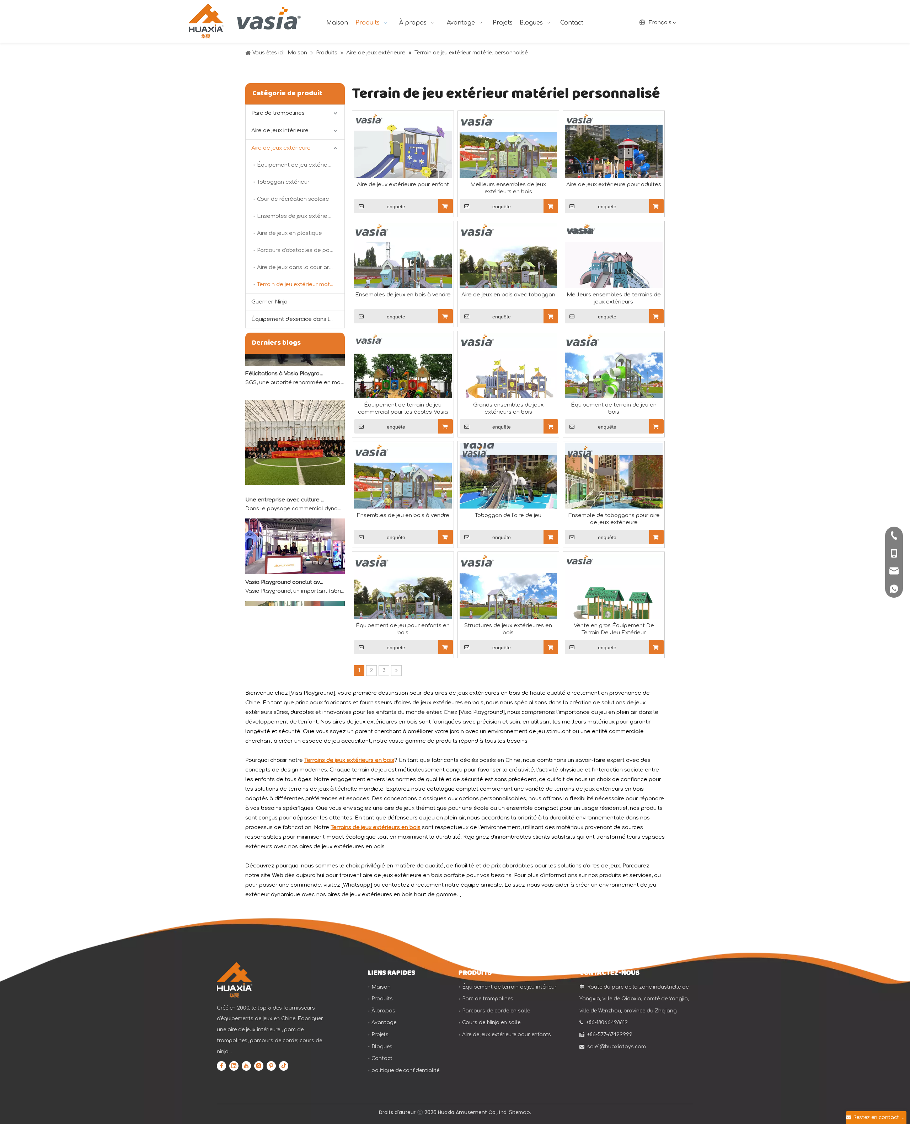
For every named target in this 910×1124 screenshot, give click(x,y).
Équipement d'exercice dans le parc (297, 319)
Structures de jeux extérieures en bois (508, 629)
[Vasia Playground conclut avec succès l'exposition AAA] (295, 561)
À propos (383, 1010)
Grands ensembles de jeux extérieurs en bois (508, 408)
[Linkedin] (234, 1066)
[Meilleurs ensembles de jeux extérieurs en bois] (508, 161)
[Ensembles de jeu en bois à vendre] (403, 492)
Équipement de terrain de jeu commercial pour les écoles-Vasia (403, 408)
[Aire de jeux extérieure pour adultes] (614, 161)
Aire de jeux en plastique (289, 233)
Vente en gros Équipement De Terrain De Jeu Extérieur (614, 629)
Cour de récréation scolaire (293, 199)
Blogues (381, 1046)
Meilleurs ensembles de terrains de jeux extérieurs (614, 298)
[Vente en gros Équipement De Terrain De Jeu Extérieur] (614, 602)
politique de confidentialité (405, 1070)
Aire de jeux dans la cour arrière (299, 267)
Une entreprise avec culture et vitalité (285, 488)
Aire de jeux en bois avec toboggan (508, 295)
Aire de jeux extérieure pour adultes (613, 185)
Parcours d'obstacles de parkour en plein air (300, 250)
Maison (381, 987)
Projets (380, 1034)
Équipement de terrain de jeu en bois (614, 408)
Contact (381, 1058)
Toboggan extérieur (283, 182)
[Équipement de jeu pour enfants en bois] (403, 602)
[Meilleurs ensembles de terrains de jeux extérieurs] (614, 272)
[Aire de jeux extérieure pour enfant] (403, 161)
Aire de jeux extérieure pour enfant (403, 185)
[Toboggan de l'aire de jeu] (508, 492)
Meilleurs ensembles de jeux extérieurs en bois (508, 188)
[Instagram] (258, 1066)
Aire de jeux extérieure (281, 148)
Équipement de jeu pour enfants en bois (403, 629)
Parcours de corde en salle (496, 1010)
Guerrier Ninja (269, 302)
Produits (382, 998)
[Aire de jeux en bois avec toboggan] (508, 272)
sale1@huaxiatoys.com (616, 1046)
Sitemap (519, 1112)
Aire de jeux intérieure (280, 131)
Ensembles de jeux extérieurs (296, 216)
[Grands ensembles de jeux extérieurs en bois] (508, 382)
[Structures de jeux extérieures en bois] (508, 602)
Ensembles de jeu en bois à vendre (403, 515)
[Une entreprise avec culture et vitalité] (295, 478)
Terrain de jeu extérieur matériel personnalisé (300, 284)
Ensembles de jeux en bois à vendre (403, 295)
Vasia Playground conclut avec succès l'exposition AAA (285, 570)
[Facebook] (221, 1066)
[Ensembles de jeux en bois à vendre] (403, 272)
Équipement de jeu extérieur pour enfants (300, 165)
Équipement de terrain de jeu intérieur (509, 987)
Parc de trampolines (278, 113)
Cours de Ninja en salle (491, 1022)
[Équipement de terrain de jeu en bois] (614, 382)
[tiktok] (283, 1066)
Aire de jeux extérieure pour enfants (506, 1034)
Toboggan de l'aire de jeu (508, 515)
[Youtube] (246, 1066)
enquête (396, 206)
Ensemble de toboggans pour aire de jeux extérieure (614, 519)
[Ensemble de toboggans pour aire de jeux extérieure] (614, 492)
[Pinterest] (271, 1066)
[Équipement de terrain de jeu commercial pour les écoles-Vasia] (403, 382)
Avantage (383, 1022)
